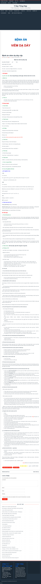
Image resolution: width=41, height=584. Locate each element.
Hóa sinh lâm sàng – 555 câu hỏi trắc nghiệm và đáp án (11, 533)
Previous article (5, 471)
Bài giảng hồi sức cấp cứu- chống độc (8, 547)
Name (3, 487)
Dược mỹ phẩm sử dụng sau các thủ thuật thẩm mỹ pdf (11, 550)
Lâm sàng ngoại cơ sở (6, 543)
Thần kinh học (4, 545)
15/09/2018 (5, 57)
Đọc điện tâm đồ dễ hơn (6, 527)
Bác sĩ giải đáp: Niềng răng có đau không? (9, 513)
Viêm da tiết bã (4, 524)
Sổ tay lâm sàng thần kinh (6, 536)
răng (33, 416)
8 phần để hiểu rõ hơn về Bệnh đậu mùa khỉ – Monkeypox (12, 511)
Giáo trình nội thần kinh (6, 540)
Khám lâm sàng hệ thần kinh (7, 554)
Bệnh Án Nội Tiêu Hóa (15, 57)
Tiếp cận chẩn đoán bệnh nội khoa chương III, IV (10, 557)
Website (3, 493)
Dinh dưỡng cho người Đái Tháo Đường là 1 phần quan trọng (12, 508)
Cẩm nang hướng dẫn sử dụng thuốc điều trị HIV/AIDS (11, 517)
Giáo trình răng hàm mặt (6, 541)
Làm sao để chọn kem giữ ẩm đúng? (8, 522)
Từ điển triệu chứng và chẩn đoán (8, 534)
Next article (36, 471)
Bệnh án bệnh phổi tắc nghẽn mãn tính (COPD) (14, 137)
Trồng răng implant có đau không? (8, 515)
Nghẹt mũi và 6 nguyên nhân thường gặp (9, 506)
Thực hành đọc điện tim (6, 529)
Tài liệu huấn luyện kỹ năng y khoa (8, 538)
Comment (4, 479)
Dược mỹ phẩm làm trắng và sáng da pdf (9, 552)
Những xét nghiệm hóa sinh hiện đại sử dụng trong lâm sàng (12, 531)
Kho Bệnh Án (16, 467)
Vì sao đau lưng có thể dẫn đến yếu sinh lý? (9, 518)
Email (3, 490)
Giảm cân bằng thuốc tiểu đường (8, 520)
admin (10, 57)
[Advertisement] (20, 22)
